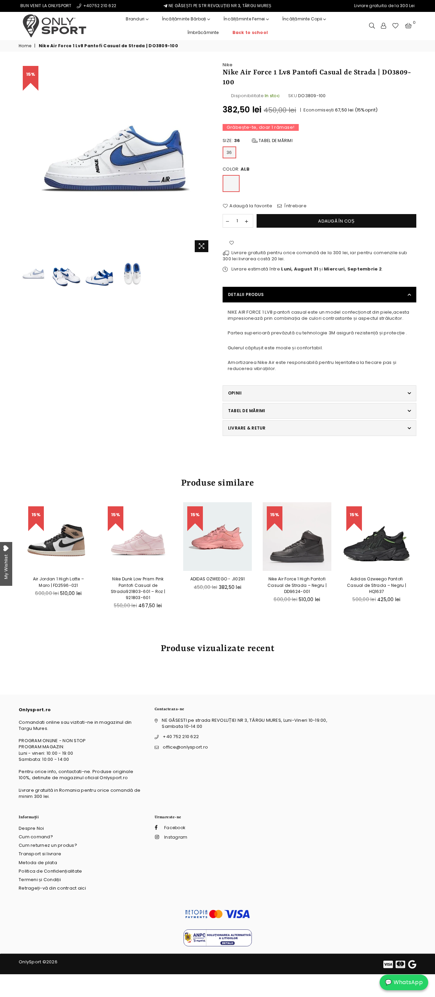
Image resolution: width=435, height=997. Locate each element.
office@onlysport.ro (185, 747)
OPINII (235, 393)
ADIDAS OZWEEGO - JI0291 (217, 579)
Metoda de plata (38, 862)
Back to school (250, 32)
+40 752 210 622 (181, 736)
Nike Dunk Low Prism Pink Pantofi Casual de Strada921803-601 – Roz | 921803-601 (138, 588)
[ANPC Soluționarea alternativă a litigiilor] (217, 944)
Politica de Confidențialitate (50, 871)
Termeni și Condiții (40, 879)
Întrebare (295, 206)
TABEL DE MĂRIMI (246, 411)
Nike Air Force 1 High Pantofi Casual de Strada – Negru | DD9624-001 (297, 585)
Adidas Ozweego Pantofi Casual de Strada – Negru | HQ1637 (376, 585)
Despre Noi (31, 828)
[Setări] (383, 26)
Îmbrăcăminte (203, 32)
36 (229, 152)
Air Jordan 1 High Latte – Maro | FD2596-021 (58, 582)
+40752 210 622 (99, 5)
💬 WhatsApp (404, 982)
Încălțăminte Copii (303, 19)
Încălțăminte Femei (245, 19)
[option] (115, 159)
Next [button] (206, 159)
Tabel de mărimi (275, 140)
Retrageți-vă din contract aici (52, 888)
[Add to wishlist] (232, 243)
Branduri (135, 19)
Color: (236, 169)
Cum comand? (36, 837)
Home (25, 46)
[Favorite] (395, 26)
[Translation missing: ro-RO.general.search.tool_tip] (372, 26)
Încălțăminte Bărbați (184, 19)
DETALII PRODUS (246, 294)
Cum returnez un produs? (48, 845)
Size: (258, 141)
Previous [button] (25, 159)
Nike (227, 65)
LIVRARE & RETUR (247, 428)
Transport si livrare (40, 854)
